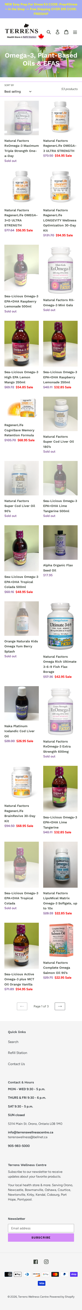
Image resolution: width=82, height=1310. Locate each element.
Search (13, 1042)
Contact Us (16, 1064)
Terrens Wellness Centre (33, 1296)
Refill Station (17, 1053)
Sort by (9, 85)
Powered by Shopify (62, 1296)
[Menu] (75, 31)
